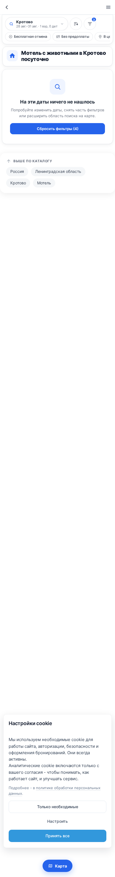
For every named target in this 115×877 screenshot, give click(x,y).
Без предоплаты (75, 36)
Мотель (44, 182)
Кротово (18, 182)
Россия (17, 171)
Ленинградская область (58, 171)
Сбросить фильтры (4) (57, 128)
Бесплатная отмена (30, 36)
